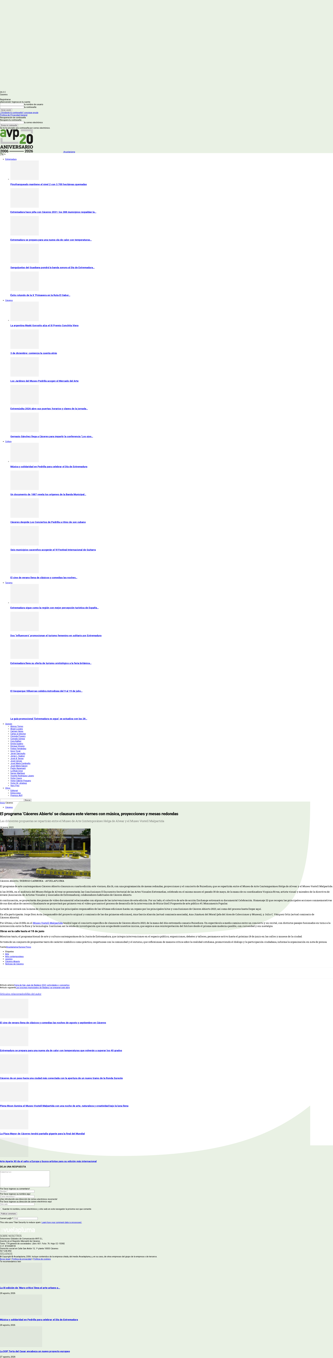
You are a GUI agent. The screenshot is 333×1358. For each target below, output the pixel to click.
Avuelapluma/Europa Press (18, 947)
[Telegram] (51, 972)
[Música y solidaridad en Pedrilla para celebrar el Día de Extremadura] (24, 461)
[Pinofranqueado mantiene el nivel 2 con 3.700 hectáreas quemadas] (24, 179)
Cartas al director (18, 734)
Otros (7, 788)
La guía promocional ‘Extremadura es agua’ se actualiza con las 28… (48, 718)
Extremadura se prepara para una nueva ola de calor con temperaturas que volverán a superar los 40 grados (61, 1050)
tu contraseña (30, 107)
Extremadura (11, 159)
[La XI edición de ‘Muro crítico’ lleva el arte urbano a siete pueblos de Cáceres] (21, 1283)
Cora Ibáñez (15, 741)
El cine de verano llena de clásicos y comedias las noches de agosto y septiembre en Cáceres (53, 1022)
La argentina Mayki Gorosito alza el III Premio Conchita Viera (44, 325)
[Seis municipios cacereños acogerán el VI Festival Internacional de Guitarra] (24, 545)
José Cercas (16, 761)
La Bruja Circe (16, 771)
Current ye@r (6, 1218)
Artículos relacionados (12, 993)
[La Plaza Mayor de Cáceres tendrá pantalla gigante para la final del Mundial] (14, 1128)
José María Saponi (18, 766)
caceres (8, 959)
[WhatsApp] (41, 972)
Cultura (8, 441)
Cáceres (9, 300)
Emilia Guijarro (16, 743)
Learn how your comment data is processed (61, 1222)
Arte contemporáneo (14, 956)
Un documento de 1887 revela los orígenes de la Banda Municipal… (48, 494)
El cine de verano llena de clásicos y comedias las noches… (43, 577)
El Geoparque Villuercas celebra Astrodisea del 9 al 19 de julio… (46, 691)
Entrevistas (15, 793)
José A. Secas (17, 758)
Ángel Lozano (16, 729)
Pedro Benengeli (18, 768)
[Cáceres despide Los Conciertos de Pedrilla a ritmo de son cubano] (24, 517)
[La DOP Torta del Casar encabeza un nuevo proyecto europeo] (21, 1346)
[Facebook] (4, 972)
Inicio (2, 803)
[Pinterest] (23, 972)
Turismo (8, 583)
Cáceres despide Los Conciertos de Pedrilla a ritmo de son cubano (48, 522)
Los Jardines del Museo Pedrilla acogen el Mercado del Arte (44, 381)
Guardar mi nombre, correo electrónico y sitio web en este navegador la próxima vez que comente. (47, 1209)
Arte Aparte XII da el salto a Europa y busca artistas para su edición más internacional (48, 1161)
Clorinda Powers (17, 736)
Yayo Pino (14, 785)
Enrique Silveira (17, 746)
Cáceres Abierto (12, 961)
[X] (13, 972)
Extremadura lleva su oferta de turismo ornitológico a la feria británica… (50, 663)
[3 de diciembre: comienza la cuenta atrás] (24, 348)
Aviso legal (5, 1259)
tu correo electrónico (33, 122)
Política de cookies (42, 1259)
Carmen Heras (16, 731)
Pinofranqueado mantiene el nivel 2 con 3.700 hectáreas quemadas (48, 184)
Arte (7, 954)
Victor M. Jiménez (18, 783)
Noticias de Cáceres (14, 964)
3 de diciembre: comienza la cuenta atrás (33, 353)
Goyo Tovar (15, 751)
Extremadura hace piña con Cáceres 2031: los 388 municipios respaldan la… (53, 212)
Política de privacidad (21, 1259)
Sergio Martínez (17, 773)
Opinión (8, 724)
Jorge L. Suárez (17, 756)
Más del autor (33, 993)
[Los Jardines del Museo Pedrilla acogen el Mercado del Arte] (24, 376)
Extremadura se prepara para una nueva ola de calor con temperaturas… (51, 239)
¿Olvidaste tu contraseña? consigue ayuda (19, 112)
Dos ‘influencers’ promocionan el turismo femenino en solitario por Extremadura (55, 635)
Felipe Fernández (18, 748)
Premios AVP (16, 795)
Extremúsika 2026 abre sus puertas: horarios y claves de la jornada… (49, 408)
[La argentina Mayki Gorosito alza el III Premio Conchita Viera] (24, 320)
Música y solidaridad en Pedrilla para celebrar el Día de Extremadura (48, 466)
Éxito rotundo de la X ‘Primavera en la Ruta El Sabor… (40, 295)
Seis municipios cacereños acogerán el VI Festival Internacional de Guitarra (53, 549)
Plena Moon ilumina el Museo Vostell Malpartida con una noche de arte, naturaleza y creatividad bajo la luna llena (64, 1105)
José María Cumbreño (20, 763)
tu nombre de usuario (33, 104)
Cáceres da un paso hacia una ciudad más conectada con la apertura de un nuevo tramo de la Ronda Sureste (61, 1078)
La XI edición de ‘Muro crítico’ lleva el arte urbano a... (30, 1287)
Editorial (14, 790)
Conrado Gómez (17, 738)
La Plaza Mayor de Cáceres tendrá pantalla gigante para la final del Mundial (42, 1133)
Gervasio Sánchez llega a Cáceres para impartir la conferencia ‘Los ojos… (51, 436)
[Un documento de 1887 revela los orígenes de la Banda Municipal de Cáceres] (24, 489)
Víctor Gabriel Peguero (20, 780)
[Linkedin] (32, 972)
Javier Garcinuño (17, 753)
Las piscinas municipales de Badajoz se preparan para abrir (43, 987)
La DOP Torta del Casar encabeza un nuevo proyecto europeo (35, 1351)
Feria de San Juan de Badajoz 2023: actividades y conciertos (41, 985)
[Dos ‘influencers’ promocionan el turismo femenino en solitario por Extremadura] (24, 630)
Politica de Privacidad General (13, 115)
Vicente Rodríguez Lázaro (22, 776)
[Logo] (2, 154)
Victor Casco (16, 778)
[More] (60, 973)
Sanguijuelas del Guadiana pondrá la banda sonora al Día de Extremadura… (52, 267)
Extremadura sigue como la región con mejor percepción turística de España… (54, 607)
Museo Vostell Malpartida (48, 922)
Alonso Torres (16, 726)
